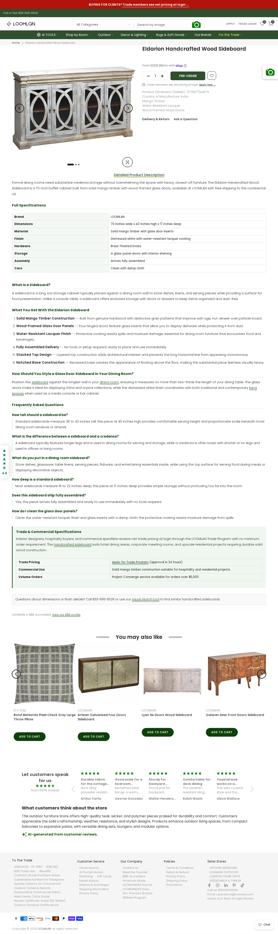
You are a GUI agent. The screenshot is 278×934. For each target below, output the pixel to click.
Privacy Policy (88, 893)
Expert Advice (88, 881)
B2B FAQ (52, 867)
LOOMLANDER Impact (137, 885)
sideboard (40, 382)
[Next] (128, 108)
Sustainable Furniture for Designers (39, 880)
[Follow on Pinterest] (234, 885)
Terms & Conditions (180, 868)
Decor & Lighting (133, 35)
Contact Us (130, 868)
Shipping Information (94, 889)
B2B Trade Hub (24, 871)
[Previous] (19, 108)
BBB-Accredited (134, 876)
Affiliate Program (134, 898)
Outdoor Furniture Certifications (36, 905)
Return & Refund (177, 872)
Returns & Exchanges (94, 885)
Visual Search (89, 868)
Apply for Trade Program (130, 562)
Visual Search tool (145, 599)
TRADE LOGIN (247, 24)
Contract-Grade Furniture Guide (37, 875)
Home (16, 43)
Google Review (242, 899)
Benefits (45, 871)
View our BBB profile (66, 614)
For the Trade (229, 35)
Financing (86, 876)
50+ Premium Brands (137, 893)
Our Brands (203, 35)
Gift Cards (104, 876)
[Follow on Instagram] (218, 885)
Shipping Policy (176, 881)
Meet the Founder (135, 872)
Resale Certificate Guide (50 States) (39, 901)
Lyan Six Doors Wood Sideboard (101, 715)
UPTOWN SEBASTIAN (223, 868)
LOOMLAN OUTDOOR (224, 872)
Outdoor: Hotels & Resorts (32, 888)
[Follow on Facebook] (209, 885)
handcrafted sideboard (72, 544)
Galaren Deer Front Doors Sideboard (169, 715)
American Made (134, 881)
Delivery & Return (155, 119)
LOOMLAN (19, 710)
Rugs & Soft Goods (170, 35)
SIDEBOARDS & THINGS (225, 881)
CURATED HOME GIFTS (225, 876)
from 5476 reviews (45, 790)
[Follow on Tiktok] (242, 885)
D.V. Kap (210, 710)
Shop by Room (77, 35)
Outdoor (104, 35)
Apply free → (207, 85)
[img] (45, 786)
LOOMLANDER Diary (136, 889)
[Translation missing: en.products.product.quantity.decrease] (146, 76)
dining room (109, 382)
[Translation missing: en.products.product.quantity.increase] (163, 76)
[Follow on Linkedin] (226, 885)
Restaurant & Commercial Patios (37, 892)
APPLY (230, 24)
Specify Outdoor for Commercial (37, 884)
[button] (74, 789)
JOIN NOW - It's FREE (28, 867)
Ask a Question (186, 119)
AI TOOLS (49, 35)
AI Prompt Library (91, 872)
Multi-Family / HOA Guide (32, 897)
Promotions (174, 885)
